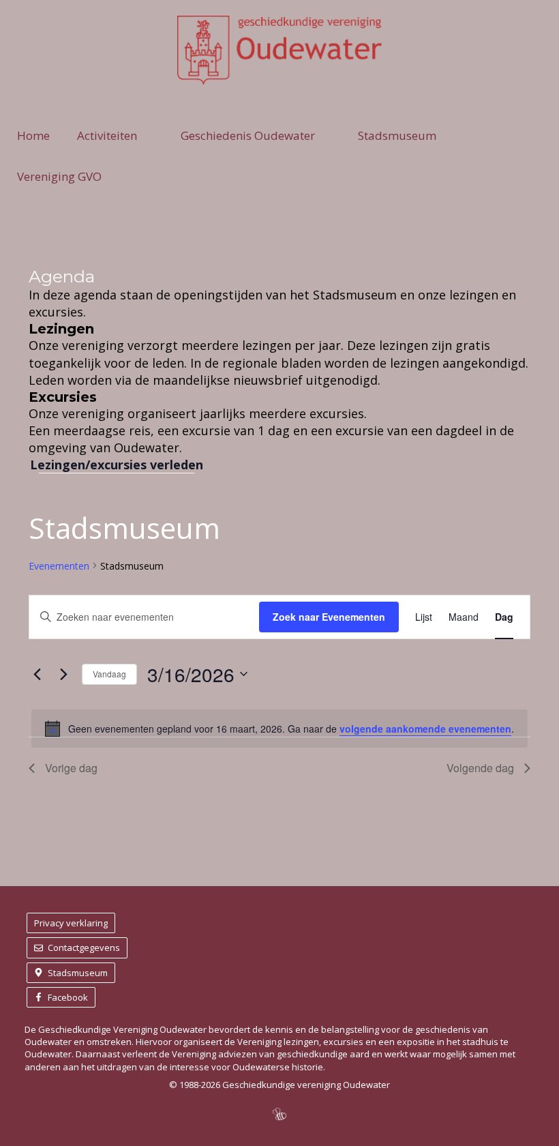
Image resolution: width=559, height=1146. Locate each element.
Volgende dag (480, 768)
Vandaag (109, 673)
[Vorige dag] (37, 674)
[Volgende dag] (63, 674)
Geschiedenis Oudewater (248, 135)
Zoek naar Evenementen (329, 616)
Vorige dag (71, 768)
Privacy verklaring (71, 923)
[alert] (279, 728)
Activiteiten (107, 135)
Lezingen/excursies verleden (116, 464)
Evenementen (59, 565)
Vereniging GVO (59, 176)
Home (33, 135)
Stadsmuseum (397, 135)
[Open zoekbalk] (534, 176)
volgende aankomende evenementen (425, 728)
